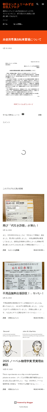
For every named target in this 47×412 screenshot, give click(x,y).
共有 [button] (40, 115)
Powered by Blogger (25, 402)
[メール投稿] (23, 115)
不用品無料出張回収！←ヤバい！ (23, 293)
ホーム (5, 24)
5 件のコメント (13, 318)
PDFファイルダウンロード (23, 104)
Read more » (39, 250)
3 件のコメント (13, 389)
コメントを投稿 (13, 250)
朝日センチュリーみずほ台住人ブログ (18, 5)
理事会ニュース (14, 115)
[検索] (37, 4)
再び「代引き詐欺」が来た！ (21, 225)
